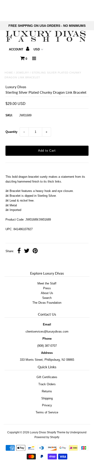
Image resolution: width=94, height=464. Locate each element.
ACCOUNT (16, 49)
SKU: (9, 115)
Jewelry (22, 72)
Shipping (47, 398)
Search (47, 298)
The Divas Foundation (46, 302)
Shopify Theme (56, 432)
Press (47, 288)
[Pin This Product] (35, 251)
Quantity (11, 132)
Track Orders (47, 384)
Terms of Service (47, 412)
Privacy (47, 405)
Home (9, 72)
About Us (47, 293)
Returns (47, 391)
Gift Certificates (47, 377)
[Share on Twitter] (26, 251)
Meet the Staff (46, 283)
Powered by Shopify (46, 437)
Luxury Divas (38, 432)
